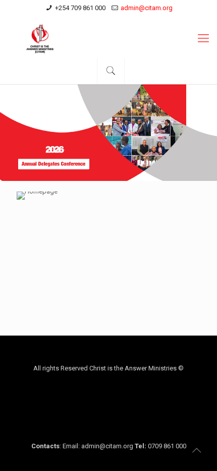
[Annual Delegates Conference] (108, 38)
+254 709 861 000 (80, 8)
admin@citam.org (147, 8)
